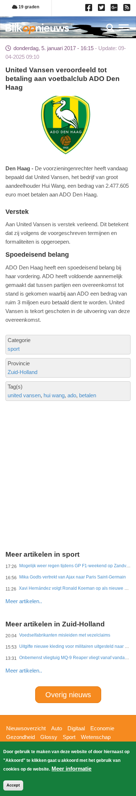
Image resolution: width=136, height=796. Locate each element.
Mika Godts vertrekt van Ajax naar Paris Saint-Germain (72, 577)
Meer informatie (71, 768)
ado (71, 395)
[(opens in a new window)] (90, 9)
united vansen (24, 395)
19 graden (28, 6)
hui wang (54, 395)
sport (14, 349)
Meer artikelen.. (23, 601)
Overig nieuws (68, 695)
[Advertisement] (68, 449)
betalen (87, 395)
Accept (13, 785)
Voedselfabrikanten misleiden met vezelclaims (64, 635)
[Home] (37, 28)
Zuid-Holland (22, 372)
